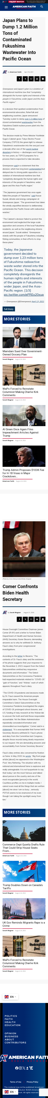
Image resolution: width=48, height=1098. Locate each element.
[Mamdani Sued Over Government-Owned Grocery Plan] (24, 337)
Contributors (15, 1042)
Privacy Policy (32, 1082)
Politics (11, 1015)
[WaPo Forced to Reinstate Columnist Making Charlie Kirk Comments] (24, 374)
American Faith (16, 72)
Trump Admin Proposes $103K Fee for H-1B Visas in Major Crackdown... (23, 473)
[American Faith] (5, 72)
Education (13, 1025)
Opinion (10, 1033)
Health (10, 1022)
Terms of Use (15, 1082)
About (9, 1039)
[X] (25, 78)
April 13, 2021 (37, 301)
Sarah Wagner (8, 359)
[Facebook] (19, 78)
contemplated (35, 169)
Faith (9, 1019)
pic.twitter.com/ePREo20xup (24, 294)
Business (11, 1036)
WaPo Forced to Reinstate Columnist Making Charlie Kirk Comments (20, 392)
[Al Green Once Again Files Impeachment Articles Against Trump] (24, 415)
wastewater (27, 122)
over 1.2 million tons (33, 119)
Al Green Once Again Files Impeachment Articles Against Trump (21, 432)
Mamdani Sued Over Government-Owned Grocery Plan (22, 353)
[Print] (37, 78)
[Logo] (24, 7)
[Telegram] (42, 78)
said (16, 165)
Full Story (8, 309)
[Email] (31, 78)
